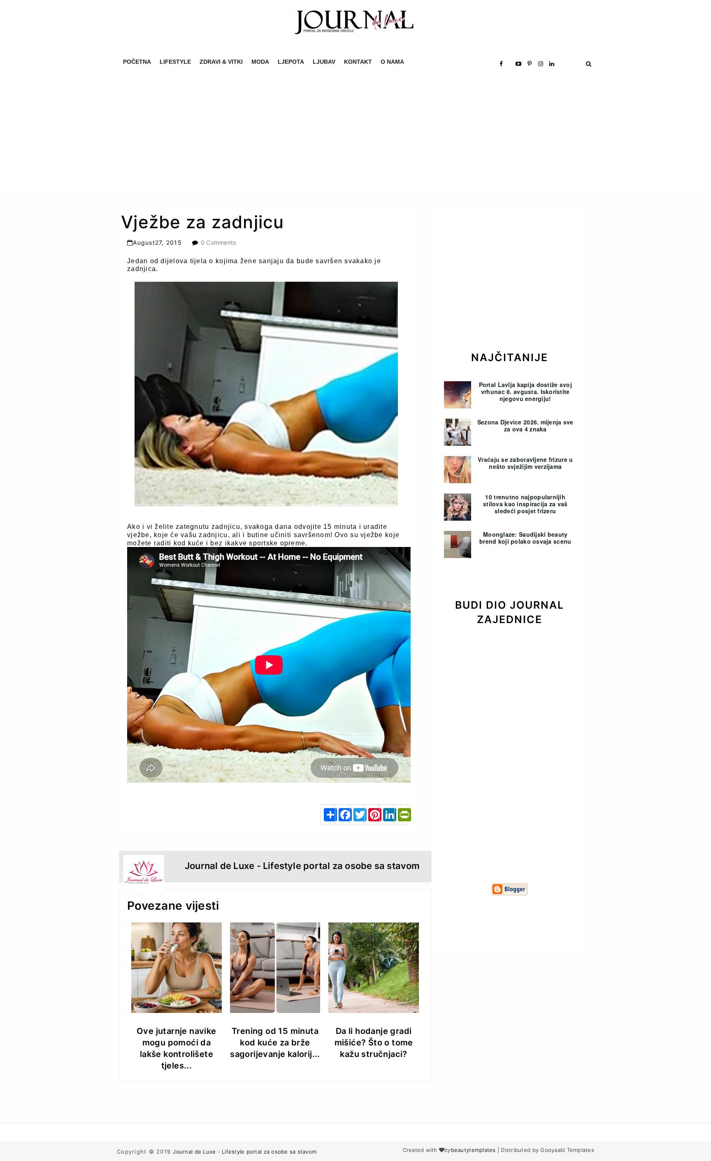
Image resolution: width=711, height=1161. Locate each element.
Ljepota (291, 61)
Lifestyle (175, 61)
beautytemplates (473, 1150)
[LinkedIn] (386, 814)
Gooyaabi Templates (567, 1150)
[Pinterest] (372, 814)
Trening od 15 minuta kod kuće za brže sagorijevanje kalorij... (275, 1042)
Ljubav (324, 61)
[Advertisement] (247, 131)
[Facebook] (342, 814)
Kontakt (358, 61)
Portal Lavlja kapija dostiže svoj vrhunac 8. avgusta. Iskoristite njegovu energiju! (525, 391)
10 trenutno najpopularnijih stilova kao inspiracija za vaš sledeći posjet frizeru (525, 504)
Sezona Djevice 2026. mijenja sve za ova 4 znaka (525, 425)
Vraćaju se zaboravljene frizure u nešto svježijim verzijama (525, 462)
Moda (260, 61)
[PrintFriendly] (401, 814)
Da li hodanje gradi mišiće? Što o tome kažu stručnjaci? (374, 1042)
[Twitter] (357, 814)
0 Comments (218, 242)
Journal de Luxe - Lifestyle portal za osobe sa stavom (244, 1151)
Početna (137, 61)
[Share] (327, 814)
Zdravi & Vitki (221, 61)
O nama (392, 61)
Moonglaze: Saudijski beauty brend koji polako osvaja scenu (525, 537)
